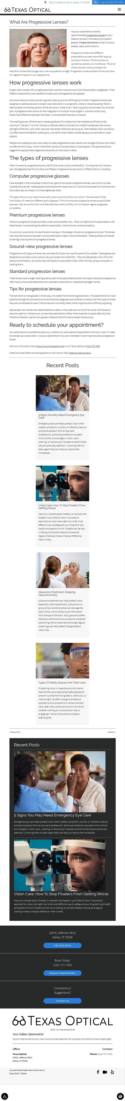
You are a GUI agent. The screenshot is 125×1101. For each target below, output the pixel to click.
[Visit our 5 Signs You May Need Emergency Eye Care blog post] (62, 393)
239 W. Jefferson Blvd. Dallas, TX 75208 (69, 2)
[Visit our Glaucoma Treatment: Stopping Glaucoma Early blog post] (62, 570)
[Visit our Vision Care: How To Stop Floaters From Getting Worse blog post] (62, 483)
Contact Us (62, 1000)
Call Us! (112, 2)
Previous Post (15, 732)
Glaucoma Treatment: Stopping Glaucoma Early (57, 593)
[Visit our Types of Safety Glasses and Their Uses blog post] (62, 660)
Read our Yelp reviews (80, 352)
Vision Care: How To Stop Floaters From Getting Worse (62, 507)
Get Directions (62, 945)
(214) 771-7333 (93, 346)
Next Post (111, 732)
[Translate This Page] (120, 1096)
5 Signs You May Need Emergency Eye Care (61, 416)
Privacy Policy (14, 1073)
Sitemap (24, 1073)
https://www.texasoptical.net (50, 346)
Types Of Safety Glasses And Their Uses (62, 682)
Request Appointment (62, 973)
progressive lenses (96, 35)
